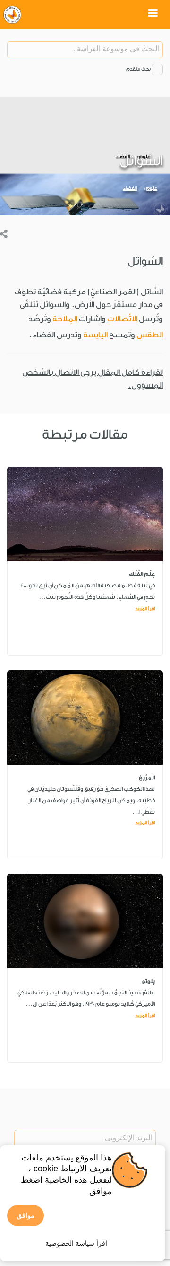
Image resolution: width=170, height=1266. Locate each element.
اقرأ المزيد (145, 608)
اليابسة (95, 334)
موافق (25, 1215)
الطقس (149, 334)
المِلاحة (64, 318)
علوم (151, 188)
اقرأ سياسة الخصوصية (76, 1243)
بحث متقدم (138, 69)
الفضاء (130, 188)
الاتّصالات (122, 318)
